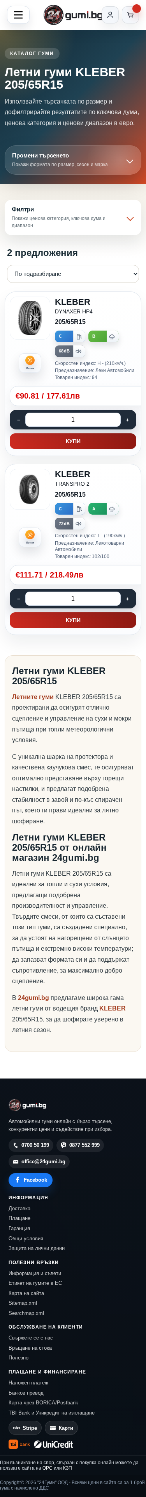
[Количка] (130, 14)
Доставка (19, 1208)
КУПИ (73, 441)
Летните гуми (33, 697)
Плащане (19, 1218)
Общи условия (26, 1238)
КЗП (67, 1468)
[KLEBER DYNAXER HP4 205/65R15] (73, 374)
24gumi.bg (33, 997)
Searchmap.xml (26, 1313)
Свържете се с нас (31, 1338)
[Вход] (110, 14)
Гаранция (19, 1228)
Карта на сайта (26, 1293)
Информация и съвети (35, 1273)
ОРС (47, 1468)
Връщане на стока (30, 1348)
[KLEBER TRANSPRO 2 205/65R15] (73, 549)
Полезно (18, 1358)
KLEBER (112, 1008)
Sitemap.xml (23, 1303)
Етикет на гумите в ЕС (35, 1283)
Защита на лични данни (37, 1248)
